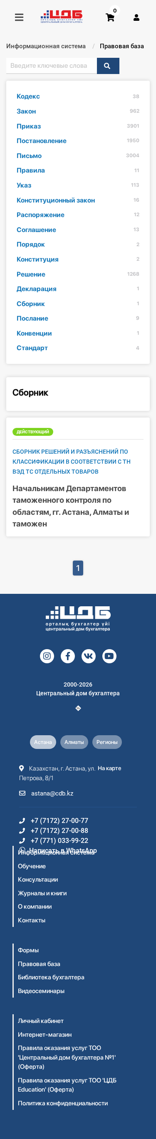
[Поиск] (108, 66)
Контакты (31, 920)
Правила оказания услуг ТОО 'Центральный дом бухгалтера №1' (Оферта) (67, 1057)
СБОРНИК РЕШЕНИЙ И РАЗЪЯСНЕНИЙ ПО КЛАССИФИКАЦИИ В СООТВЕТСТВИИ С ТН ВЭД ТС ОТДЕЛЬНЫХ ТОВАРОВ (71, 461)
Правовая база (39, 964)
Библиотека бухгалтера (51, 977)
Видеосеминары (41, 991)
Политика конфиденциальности (63, 1103)
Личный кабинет (41, 1021)
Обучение (32, 866)
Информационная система (56, 852)
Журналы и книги (42, 893)
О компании (35, 906)
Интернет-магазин (45, 1034)
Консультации (38, 879)
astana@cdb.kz (51, 793)
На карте (109, 768)
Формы (28, 950)
